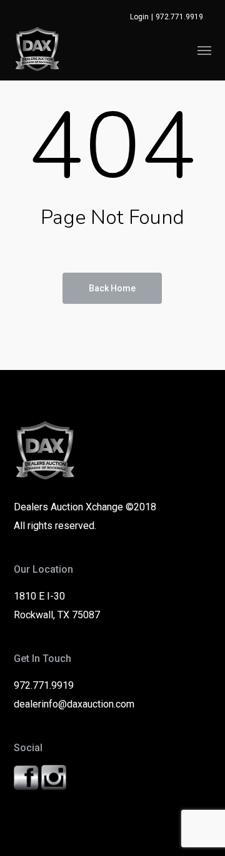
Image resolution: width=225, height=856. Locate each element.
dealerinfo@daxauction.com (74, 704)
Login (139, 16)
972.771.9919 (179, 16)
